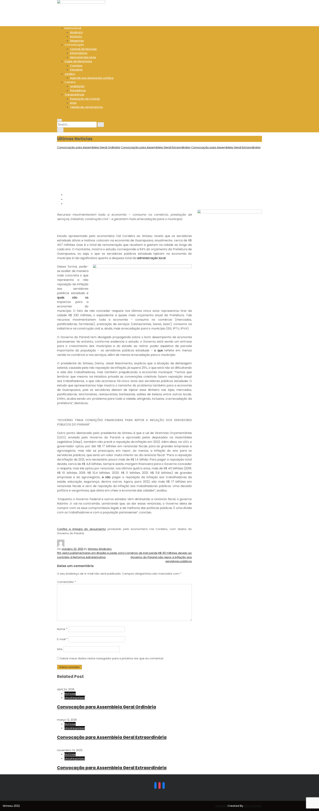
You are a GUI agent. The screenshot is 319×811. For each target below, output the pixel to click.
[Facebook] (155, 785)
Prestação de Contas (85, 99)
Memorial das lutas (83, 57)
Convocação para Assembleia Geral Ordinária (88, 147)
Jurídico (69, 74)
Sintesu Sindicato (100, 549)
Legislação (77, 86)
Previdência (78, 90)
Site (59, 649)
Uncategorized (74, 698)
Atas (73, 103)
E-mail (62, 639)
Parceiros (76, 69)
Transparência (74, 94)
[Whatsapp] (164, 785)
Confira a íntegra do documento (81, 529)
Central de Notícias (83, 49)
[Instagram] (159, 785)
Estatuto (76, 36)
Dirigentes (77, 41)
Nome (62, 629)
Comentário (66, 582)
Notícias (70, 693)
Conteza (76, 65)
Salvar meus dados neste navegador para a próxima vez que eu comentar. (112, 658)
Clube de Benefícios (78, 61)
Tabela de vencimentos (86, 107)
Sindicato (76, 32)
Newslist (221, 806)
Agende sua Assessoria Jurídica (92, 78)
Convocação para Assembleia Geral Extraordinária (155, 147)
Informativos (78, 53)
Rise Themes (252, 806)
